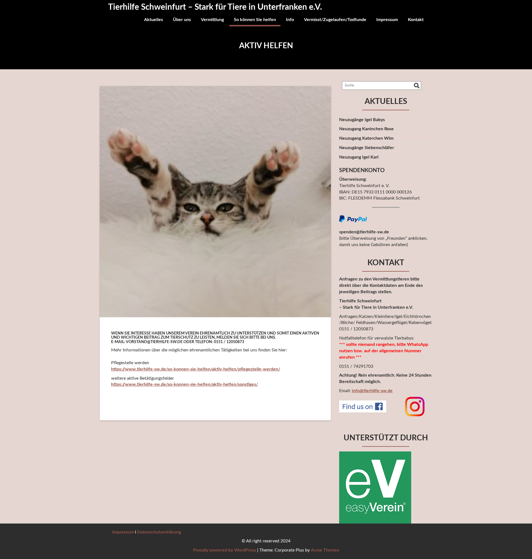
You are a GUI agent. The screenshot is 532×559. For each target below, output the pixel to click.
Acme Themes (325, 550)
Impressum (387, 19)
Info (290, 19)
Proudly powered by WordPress (224, 550)
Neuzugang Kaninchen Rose (366, 129)
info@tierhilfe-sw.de (372, 391)
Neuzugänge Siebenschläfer (366, 148)
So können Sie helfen (255, 19)
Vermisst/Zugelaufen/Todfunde (335, 19)
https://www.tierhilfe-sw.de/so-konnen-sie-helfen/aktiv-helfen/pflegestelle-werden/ (195, 369)
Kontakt (416, 19)
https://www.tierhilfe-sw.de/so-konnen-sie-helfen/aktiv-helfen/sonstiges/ (184, 384)
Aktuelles (153, 19)
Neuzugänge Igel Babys (362, 120)
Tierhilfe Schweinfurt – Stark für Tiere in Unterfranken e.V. (215, 7)
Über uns (182, 19)
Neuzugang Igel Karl (358, 157)
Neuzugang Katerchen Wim (366, 138)
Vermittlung (212, 19)
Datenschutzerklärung (159, 532)
